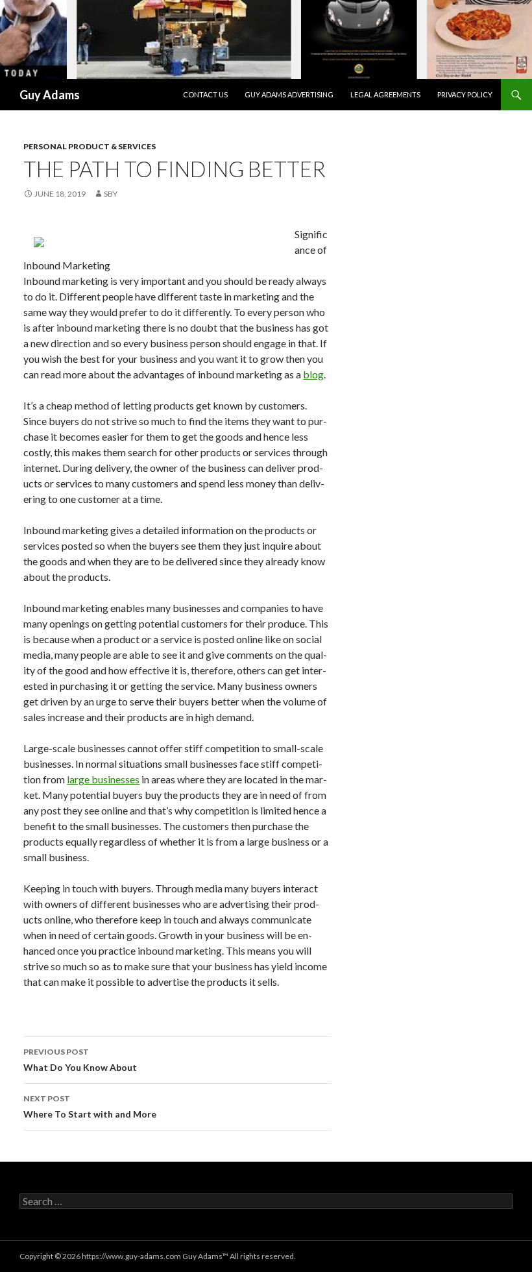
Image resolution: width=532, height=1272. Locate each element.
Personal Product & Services (89, 146)
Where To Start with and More (89, 1106)
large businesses (103, 779)
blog (313, 374)
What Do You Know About (80, 1060)
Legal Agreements (385, 94)
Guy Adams (49, 95)
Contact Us (205, 94)
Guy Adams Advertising (289, 94)
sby (110, 194)
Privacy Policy (464, 94)
